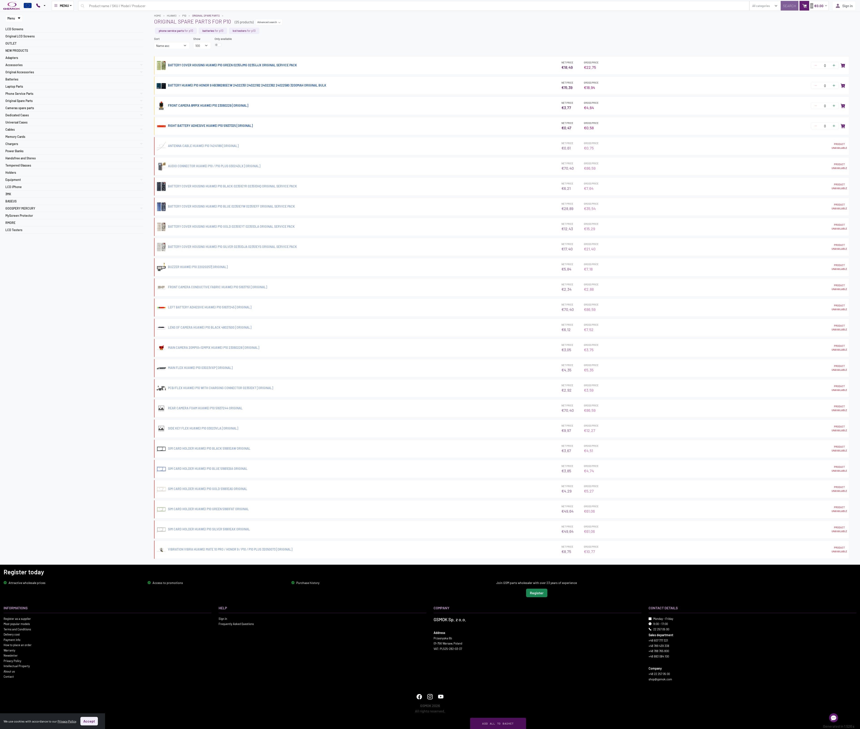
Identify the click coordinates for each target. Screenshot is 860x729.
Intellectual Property (17, 666)
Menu (11, 18)
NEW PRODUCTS (16, 50)
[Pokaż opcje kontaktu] (40, 6)
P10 (184, 15)
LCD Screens (14, 29)
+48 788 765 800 (659, 651)
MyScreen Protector (19, 215)
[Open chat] (833, 718)
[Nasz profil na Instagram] (430, 696)
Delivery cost (12, 634)
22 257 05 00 (661, 629)
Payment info (12, 639)
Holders (10, 172)
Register (537, 592)
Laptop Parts (14, 86)
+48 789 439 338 (659, 645)
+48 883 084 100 (659, 656)
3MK (8, 194)
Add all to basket (498, 723)
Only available (223, 39)
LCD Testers (13, 230)
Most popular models (17, 624)
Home (157, 15)
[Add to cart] (843, 65)
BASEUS (11, 201)
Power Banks (14, 151)
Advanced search (267, 22)
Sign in (847, 6)
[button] (814, 6)
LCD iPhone (13, 187)
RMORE (10, 223)
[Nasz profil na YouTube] (440, 696)
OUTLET (11, 43)
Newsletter (11, 655)
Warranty (9, 650)
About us (9, 671)
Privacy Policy (12, 660)
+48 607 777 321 (658, 640)
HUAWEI (171, 15)
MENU (64, 5)
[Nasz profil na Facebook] (419, 696)
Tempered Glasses (18, 165)
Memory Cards (15, 137)
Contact (9, 676)
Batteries (11, 79)
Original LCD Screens (20, 36)
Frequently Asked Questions (236, 624)
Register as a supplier (17, 618)
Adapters (11, 58)
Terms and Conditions (17, 629)
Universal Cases (16, 122)
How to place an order (18, 645)
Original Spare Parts (206, 15)
